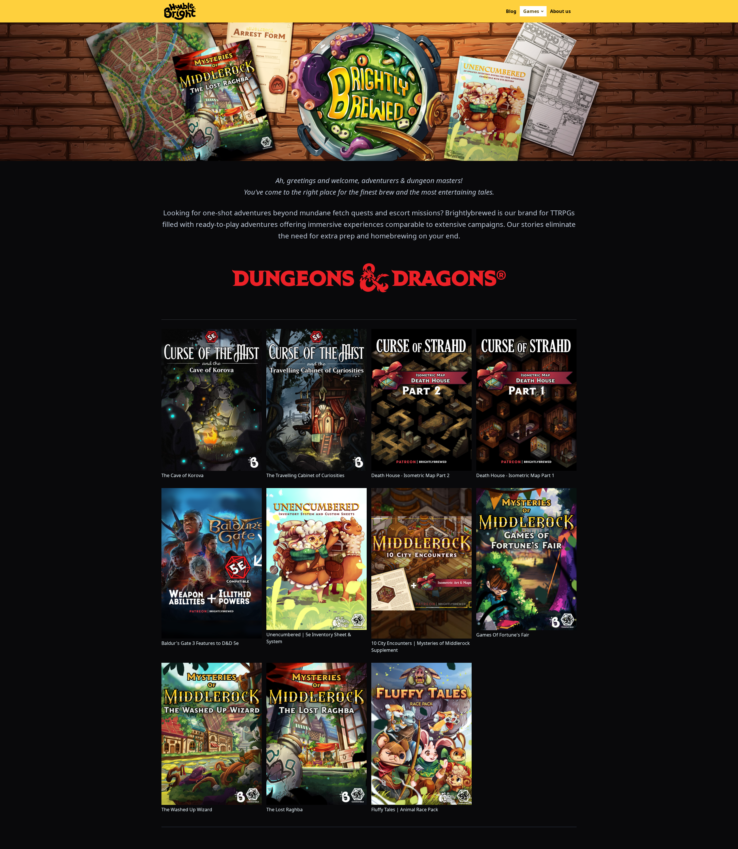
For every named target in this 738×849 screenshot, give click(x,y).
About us (560, 11)
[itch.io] (492, 11)
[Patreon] (372, 835)
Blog (511, 11)
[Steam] (499, 11)
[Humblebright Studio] (179, 11)
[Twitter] (365, 835)
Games (531, 11)
